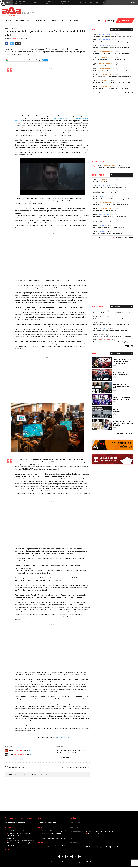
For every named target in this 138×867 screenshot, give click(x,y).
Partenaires (37, 2)
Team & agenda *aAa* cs (20, 2)
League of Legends (39, 21)
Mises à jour (109, 847)
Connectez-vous (13, 774)
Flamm (14, 38)
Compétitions (25, 21)
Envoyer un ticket (64, 757)
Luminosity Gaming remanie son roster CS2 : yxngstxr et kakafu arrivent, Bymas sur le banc (20, 843)
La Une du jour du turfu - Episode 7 (53, 846)
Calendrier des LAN (65, 2)
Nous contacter (43, 862)
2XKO (76, 21)
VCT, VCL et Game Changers (94, 847)
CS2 (49, 21)
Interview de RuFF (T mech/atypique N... (54, 831)
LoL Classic (88, 831)
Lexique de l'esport (49, 2)
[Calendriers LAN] (112, 459)
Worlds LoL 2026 (12, 21)
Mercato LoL (109, 831)
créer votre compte (28, 774)
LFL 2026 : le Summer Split (17, 831)
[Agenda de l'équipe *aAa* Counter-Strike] (112, 445)
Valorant (68, 21)
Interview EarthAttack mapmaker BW (53, 838)
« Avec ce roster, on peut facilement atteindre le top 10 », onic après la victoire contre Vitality (21, 835)
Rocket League (57, 21)
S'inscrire (122, 2)
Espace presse (95, 862)
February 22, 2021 (64, 737)
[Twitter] (29, 750)
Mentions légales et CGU (79, 862)
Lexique (117, 847)
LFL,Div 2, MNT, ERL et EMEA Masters (99, 834)
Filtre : (63, 767)
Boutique (65, 862)
